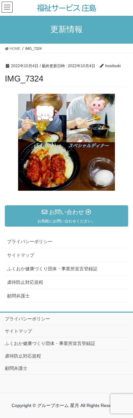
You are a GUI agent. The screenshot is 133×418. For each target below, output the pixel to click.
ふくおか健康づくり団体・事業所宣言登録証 (52, 268)
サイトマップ (20, 255)
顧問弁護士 (18, 295)
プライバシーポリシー (29, 241)
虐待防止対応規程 (25, 282)
